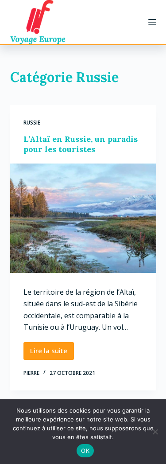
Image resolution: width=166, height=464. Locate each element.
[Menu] (152, 22)
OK (85, 450)
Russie (31, 122)
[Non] (155, 431)
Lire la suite (52, 352)
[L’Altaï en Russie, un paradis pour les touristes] (83, 218)
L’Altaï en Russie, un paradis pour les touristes (80, 144)
